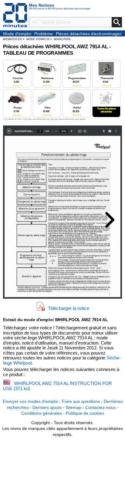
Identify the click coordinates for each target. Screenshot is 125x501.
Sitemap (73, 407)
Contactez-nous (100, 407)
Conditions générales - (43, 413)
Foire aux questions (81, 401)
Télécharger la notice (68, 308)
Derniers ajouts (47, 407)
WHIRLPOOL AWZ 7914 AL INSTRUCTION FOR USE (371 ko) (57, 386)
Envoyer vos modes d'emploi (30, 401)
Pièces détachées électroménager (88, 33)
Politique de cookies (85, 413)
